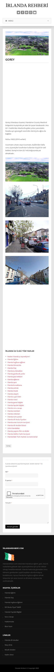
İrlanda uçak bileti (14, 397)
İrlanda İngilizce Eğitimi (13, 602)
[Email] (34, 12)
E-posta (8, 480)
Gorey (8, 446)
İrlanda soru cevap (14, 408)
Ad (6, 472)
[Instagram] (30, 12)
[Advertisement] (27, 91)
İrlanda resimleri (13, 411)
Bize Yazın (8, 626)
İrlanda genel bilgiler (15, 402)
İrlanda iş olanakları (14, 371)
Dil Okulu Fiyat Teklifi (13, 607)
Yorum (8, 503)
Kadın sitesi (9, 654)
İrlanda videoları (13, 414)
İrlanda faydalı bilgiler (15, 405)
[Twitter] (18, 12)
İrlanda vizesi (12, 399)
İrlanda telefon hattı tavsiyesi (18, 434)
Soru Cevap (9, 617)
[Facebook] (22, 12)
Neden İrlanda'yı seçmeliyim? (18, 356)
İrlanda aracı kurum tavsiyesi (18, 422)
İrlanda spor (12, 382)
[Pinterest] (26, 12)
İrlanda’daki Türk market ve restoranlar (22, 437)
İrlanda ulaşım (12, 394)
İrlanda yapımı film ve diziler (18, 431)
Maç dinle (8, 645)
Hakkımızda (9, 621)
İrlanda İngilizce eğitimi (16, 362)
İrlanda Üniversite (14, 365)
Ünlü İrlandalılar (13, 428)
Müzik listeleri (10, 650)
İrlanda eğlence (13, 379)
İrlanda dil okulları (12, 640)
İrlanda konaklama (14, 385)
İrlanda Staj (11, 368)
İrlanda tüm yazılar (14, 416)
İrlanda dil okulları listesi (16, 425)
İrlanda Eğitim (12, 359)
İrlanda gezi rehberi (14, 376)
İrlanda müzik (12, 391)
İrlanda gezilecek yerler (16, 374)
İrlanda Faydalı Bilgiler (13, 612)
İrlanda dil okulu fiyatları (16, 419)
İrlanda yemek (12, 388)
